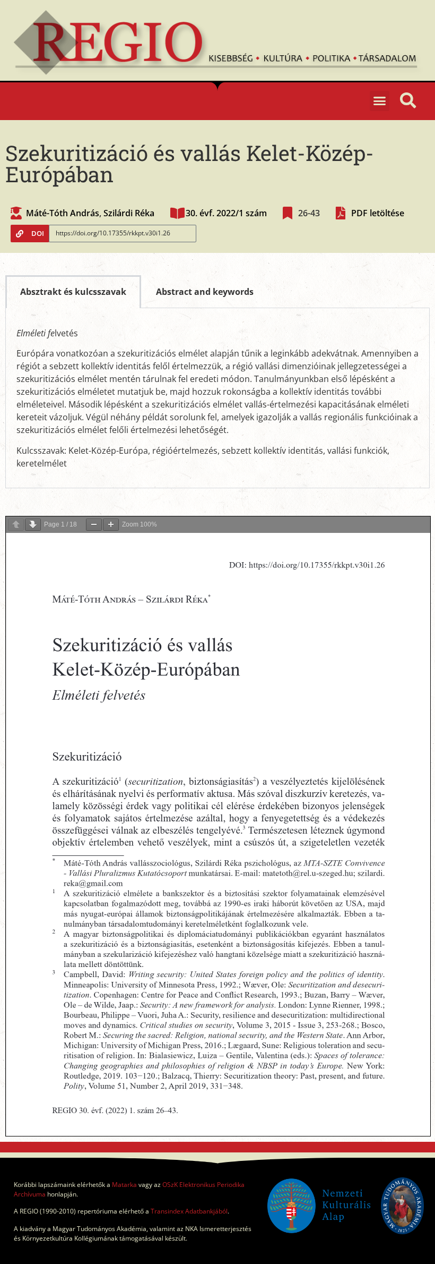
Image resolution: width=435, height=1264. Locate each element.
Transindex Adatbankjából (189, 1211)
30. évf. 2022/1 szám (226, 213)
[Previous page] (16, 525)
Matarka (124, 1184)
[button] (380, 101)
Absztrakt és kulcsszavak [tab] (73, 292)
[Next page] (33, 525)
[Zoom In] (111, 525)
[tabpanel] (217, 398)
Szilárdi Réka (128, 213)
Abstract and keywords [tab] (205, 292)
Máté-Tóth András (62, 213)
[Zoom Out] (94, 525)
